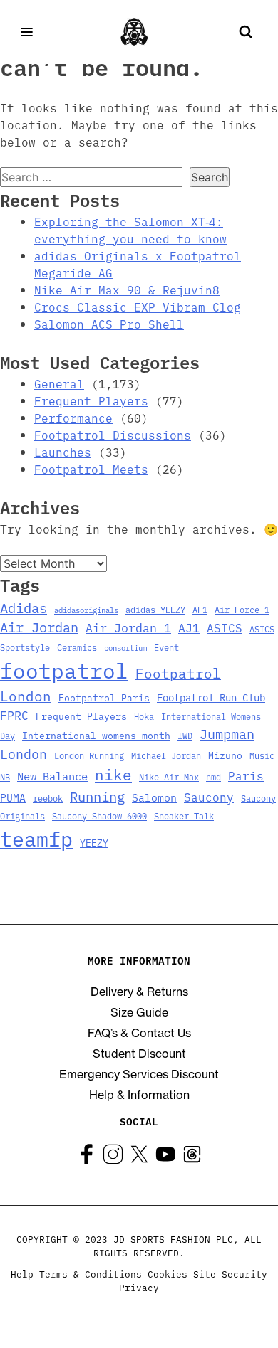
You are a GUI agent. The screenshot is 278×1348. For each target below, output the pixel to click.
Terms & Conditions (90, 1274)
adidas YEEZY (155, 609)
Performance (73, 417)
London (23, 754)
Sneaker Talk (184, 816)
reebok (48, 798)
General (59, 383)
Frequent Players (91, 400)
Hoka (144, 716)
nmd (213, 776)
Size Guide (139, 1012)
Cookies (167, 1274)
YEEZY (94, 842)
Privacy (139, 1287)
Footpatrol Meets (91, 469)
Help (22, 1274)
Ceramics (77, 647)
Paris (246, 775)
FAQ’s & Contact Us (139, 1033)
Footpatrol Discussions (112, 434)
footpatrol (64, 669)
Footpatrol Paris (104, 697)
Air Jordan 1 (128, 627)
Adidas (23, 607)
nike (113, 774)
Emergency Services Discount (139, 1074)
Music (261, 755)
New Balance (52, 775)
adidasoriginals (86, 610)
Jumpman (227, 733)
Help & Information (139, 1095)
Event (166, 647)
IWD (184, 735)
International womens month (96, 734)
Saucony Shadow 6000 (99, 816)
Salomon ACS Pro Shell (109, 323)
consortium (125, 647)
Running (97, 796)
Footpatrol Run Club (211, 697)
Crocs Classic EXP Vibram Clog (137, 306)
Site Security (230, 1274)
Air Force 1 (242, 609)
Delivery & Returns (139, 992)
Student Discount (139, 1053)
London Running (89, 755)
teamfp (36, 837)
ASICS (224, 627)
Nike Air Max (169, 776)
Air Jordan (39, 626)
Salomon (154, 797)
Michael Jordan (166, 755)
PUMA (13, 797)
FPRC (14, 714)
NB (5, 776)
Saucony (209, 797)
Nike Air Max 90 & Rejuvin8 (127, 289)
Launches (62, 452)
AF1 (199, 609)
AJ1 (189, 627)
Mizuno (225, 754)
